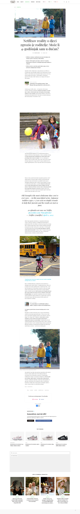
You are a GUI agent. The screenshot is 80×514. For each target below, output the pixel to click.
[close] (75, 510)
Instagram (36, 399)
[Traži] (64, 2)
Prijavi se (30, 420)
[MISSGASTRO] (56, 2)
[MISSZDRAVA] (50, 2)
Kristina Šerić (37, 52)
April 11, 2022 (48, 215)
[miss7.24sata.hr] (13, 2)
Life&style (19, 7)
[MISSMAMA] (44, 2)
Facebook (42, 399)
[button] (69, 2)
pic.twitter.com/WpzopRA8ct (40, 212)
